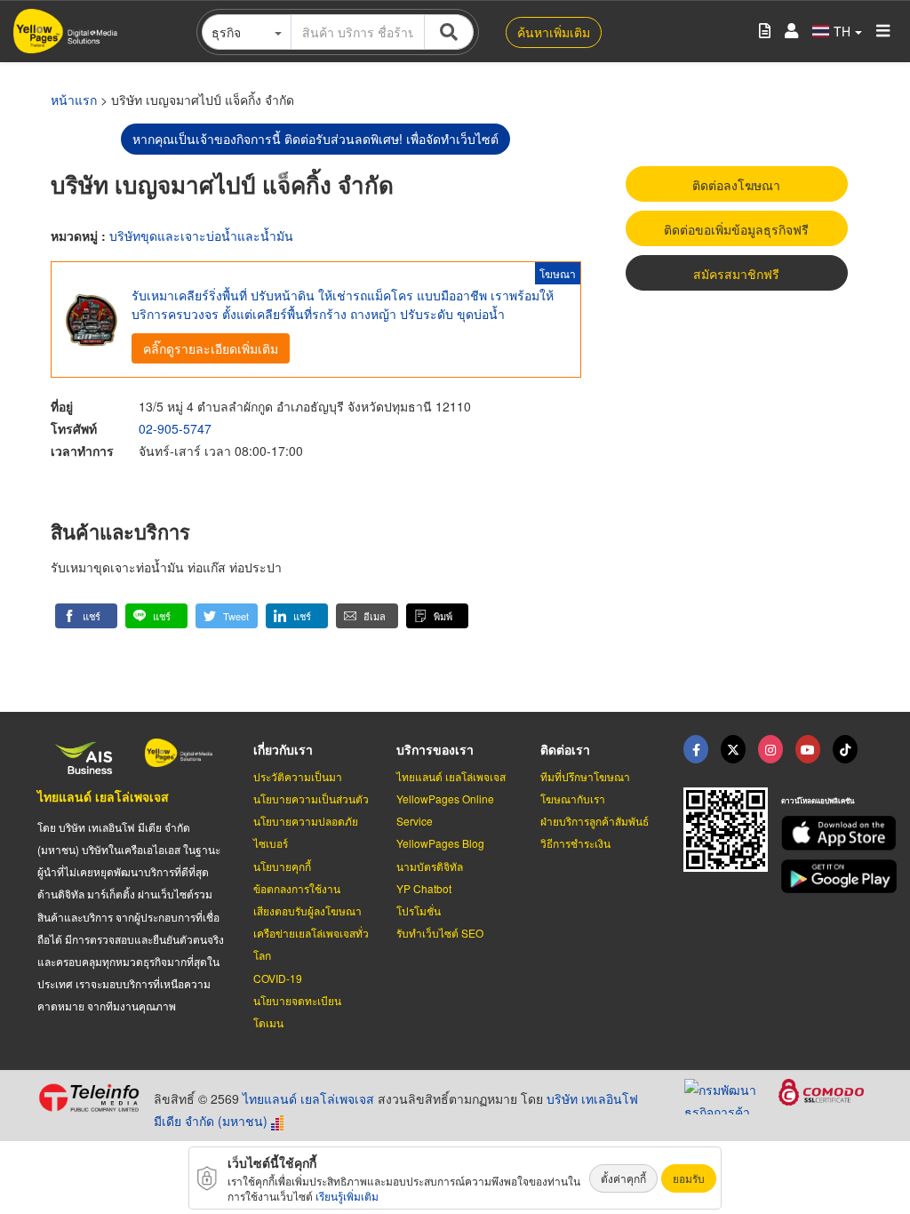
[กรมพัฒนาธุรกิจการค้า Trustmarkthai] (731, 1094)
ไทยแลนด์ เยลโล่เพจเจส (103, 796)
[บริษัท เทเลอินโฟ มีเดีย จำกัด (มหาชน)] (88, 1097)
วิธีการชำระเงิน (575, 843)
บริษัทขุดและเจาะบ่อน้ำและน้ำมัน (201, 235)
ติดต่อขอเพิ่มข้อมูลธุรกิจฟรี (736, 229)
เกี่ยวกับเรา (283, 749)
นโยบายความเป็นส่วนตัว (311, 798)
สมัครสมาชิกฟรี (736, 274)
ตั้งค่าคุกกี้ (623, 1178)
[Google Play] (827, 876)
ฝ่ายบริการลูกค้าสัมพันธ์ (594, 820)
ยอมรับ (689, 1178)
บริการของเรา (435, 749)
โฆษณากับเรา (572, 798)
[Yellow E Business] (695, 749)
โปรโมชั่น (418, 910)
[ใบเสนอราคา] (764, 31)
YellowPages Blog (440, 843)
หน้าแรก (74, 99)
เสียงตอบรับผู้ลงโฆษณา (307, 910)
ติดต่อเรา (565, 749)
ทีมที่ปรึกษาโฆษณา (585, 776)
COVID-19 (277, 978)
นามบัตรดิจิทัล (429, 866)
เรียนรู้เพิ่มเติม (347, 1195)
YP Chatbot (423, 888)
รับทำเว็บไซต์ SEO (439, 932)
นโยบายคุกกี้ (282, 866)
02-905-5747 (175, 428)
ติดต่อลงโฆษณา (736, 185)
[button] (86, 615)
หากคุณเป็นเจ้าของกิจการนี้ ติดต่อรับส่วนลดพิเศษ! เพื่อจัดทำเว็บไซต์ (315, 139)
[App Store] (827, 833)
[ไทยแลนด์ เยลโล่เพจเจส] (733, 749)
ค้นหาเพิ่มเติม (553, 32)
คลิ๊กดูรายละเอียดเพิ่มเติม (210, 348)
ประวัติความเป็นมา (297, 776)
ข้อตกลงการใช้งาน (296, 888)
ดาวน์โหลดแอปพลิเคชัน (817, 800)
